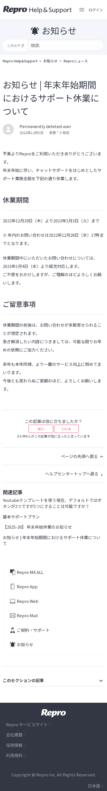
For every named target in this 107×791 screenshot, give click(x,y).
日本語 (94, 785)
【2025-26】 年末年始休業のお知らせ (37, 527)
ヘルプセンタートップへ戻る (72, 473)
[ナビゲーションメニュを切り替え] (82, 10)
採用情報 (14, 745)
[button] (95, 10)
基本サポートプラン (21, 517)
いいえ (66, 428)
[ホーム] (37, 10)
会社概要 (14, 734)
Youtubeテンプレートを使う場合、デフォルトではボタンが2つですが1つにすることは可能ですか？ (52, 503)
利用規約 (14, 755)
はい (41, 428)
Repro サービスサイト (27, 724)
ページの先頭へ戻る (80, 456)
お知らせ (50, 60)
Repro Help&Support (20, 60)
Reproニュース (76, 60)
